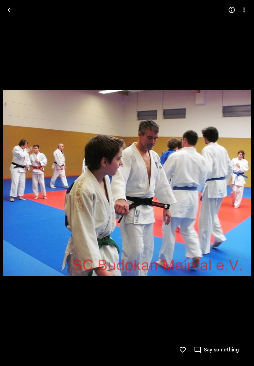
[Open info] (232, 10)
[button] (17, 183)
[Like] (182, 350)
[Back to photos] (9, 9)
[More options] (244, 10)
